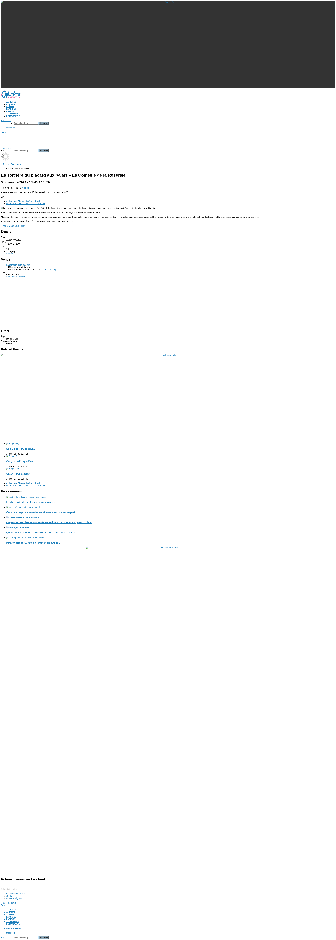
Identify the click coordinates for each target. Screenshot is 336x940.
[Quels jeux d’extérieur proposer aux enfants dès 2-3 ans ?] (170, 527)
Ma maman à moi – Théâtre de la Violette (25, 204)
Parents (10, 111)
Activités (11, 102)
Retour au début (8, 903)
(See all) (26, 188)
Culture (10, 104)
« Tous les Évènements (11, 164)
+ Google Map (50, 270)
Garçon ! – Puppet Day (19, 461)
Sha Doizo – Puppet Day (20, 448)
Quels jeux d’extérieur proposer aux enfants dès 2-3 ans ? (40, 532)
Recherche (44, 123)
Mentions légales (14, 898)
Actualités (12, 114)
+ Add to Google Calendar (13, 226)
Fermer (4, 905)
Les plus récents (13, 928)
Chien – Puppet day (18, 473)
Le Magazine (13, 116)
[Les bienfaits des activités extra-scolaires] (170, 497)
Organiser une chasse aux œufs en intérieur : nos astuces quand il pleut (49, 522)
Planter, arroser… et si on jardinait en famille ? (33, 542)
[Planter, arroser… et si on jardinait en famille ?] (170, 538)
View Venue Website (15, 277)
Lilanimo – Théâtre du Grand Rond (23, 201)
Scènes (10, 107)
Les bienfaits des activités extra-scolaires (30, 502)
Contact (9, 896)
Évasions (11, 109)
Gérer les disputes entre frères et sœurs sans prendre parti (41, 512)
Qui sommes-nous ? (15, 894)
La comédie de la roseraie (18, 265)
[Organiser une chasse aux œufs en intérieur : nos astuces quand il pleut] (170, 517)
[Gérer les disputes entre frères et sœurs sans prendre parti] (170, 507)
